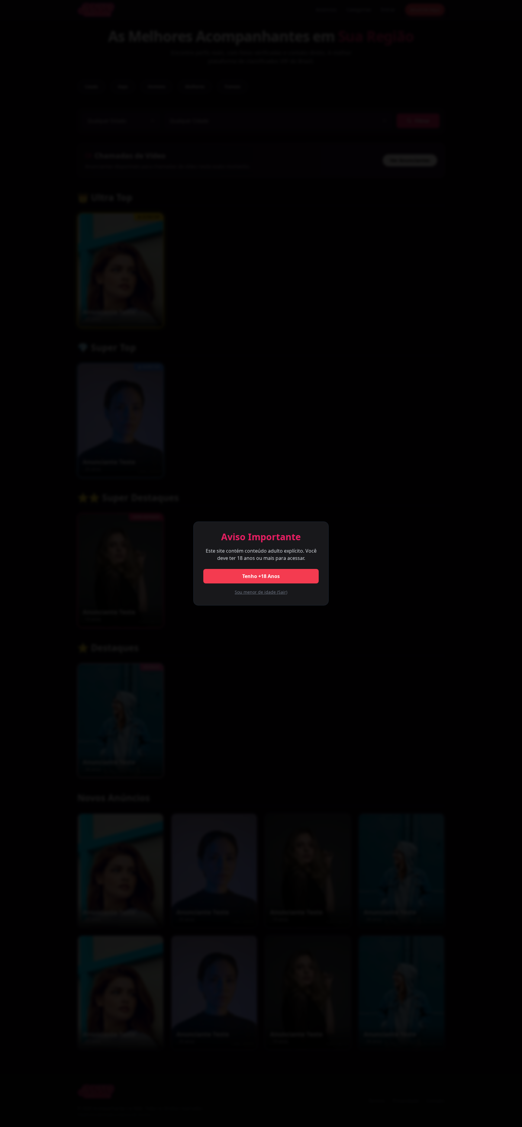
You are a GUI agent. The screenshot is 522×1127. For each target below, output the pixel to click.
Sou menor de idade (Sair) (261, 592)
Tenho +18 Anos (261, 576)
